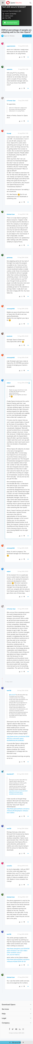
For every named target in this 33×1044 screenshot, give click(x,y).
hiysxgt (9, 133)
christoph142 (11, 308)
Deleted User (11, 214)
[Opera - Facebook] (9, 1029)
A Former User (11, 100)
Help (4, 1014)
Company (6, 1023)
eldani (9, 383)
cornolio (9, 865)
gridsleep (9, 257)
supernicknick (11, 46)
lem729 (9, 690)
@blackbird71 (12, 694)
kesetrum (9, 336)
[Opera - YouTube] (16, 1029)
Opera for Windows (9, 36)
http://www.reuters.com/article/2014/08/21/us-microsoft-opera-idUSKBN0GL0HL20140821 (18, 738)
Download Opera (12, 22)
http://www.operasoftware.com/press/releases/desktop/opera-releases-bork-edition (18, 810)
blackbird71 (10, 774)
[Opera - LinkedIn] (19, 1029)
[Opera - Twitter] (12, 1029)
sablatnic (9, 69)
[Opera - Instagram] (23, 1029)
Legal (4, 1018)
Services (5, 1009)
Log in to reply (27, 36)
